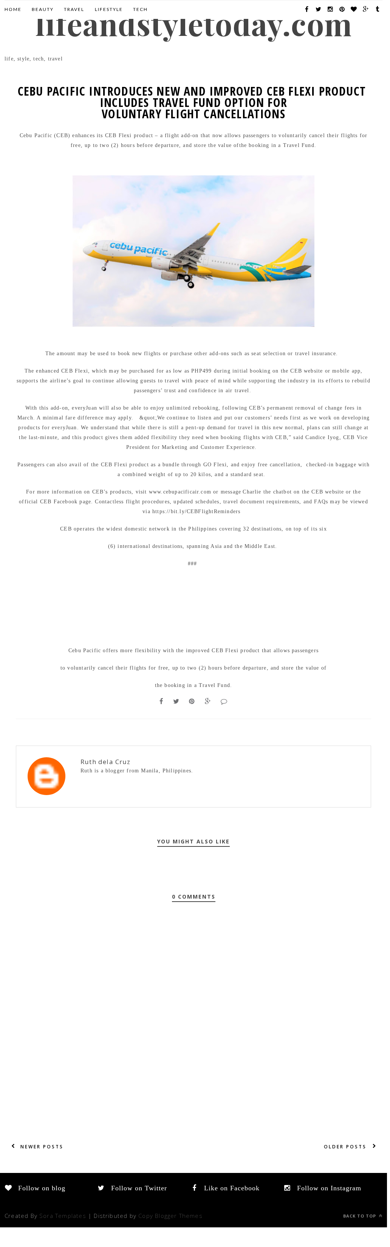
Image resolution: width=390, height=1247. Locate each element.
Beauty (43, 9)
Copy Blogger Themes (170, 1215)
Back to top (360, 1216)
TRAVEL (74, 9)
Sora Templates (62, 1215)
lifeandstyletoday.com (193, 23)
